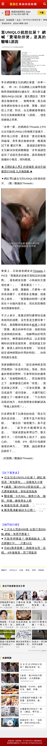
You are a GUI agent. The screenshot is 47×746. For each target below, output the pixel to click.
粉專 (35, 324)
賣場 (27, 570)
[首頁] (23, 4)
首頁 (2, 20)
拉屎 (21, 570)
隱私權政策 (38, 741)
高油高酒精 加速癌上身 (23, 623)
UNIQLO (13, 570)
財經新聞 (10, 20)
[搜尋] (44, 6)
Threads (38, 270)
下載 (41, 13)
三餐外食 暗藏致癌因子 (23, 603)
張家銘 (41, 570)
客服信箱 (11, 741)
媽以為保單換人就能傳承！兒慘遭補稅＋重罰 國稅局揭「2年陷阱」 (23, 643)
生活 (19, 20)
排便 (34, 570)
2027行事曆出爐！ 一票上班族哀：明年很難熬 (39, 623)
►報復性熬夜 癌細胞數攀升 (16, 506)
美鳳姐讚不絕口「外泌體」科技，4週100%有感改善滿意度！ (7, 604)
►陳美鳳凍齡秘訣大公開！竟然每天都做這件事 (19, 510)
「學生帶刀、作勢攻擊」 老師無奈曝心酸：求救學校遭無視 (39, 604)
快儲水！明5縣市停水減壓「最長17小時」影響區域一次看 (39, 643)
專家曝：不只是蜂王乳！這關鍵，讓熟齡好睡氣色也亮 (7, 623)
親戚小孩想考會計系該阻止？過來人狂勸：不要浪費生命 (7, 643)
